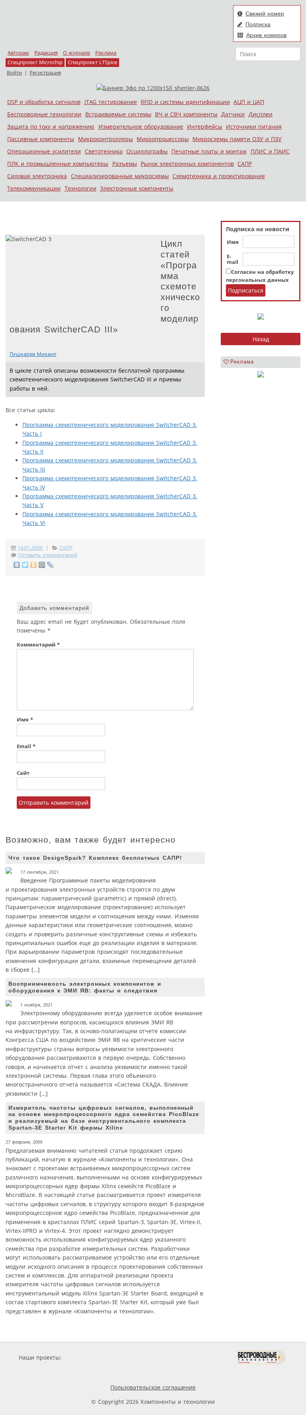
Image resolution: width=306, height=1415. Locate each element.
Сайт (23, 773)
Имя (233, 242)
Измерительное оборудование (140, 126)
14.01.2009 (31, 547)
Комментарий (38, 644)
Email (26, 746)
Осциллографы (147, 151)
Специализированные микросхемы (120, 176)
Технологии (80, 188)
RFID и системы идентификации (185, 102)
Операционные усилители (44, 151)
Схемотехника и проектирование (219, 176)
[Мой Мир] (42, 565)
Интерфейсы (204, 126)
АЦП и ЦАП (248, 102)
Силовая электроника (37, 176)
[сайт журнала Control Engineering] (100, 1372)
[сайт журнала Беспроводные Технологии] (261, 1357)
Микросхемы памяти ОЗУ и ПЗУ (237, 139)
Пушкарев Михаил (33, 354)
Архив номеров (266, 35)
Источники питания (254, 126)
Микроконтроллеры (105, 139)
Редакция (46, 52)
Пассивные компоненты (40, 139)
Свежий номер (264, 13)
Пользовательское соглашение (153, 1387)
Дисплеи (261, 114)
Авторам (18, 52)
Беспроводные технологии (44, 114)
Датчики (233, 114)
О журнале (76, 52)
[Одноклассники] (33, 565)
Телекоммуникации (34, 188)
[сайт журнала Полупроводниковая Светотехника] (198, 1357)
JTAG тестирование (110, 102)
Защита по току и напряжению (50, 126)
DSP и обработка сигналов (43, 102)
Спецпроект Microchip (35, 62)
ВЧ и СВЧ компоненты (186, 114)
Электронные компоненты (136, 188)
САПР (244, 163)
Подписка (258, 24)
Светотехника (104, 151)
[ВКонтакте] (17, 565)
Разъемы (124, 163)
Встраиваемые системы (118, 114)
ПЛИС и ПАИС (270, 151)
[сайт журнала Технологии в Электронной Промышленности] (139, 1357)
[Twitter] (25, 565)
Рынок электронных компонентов (187, 163)
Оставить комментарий (47, 555)
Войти (14, 72)
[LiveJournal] (50, 565)
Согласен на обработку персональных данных (260, 276)
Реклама (105, 52)
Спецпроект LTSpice (92, 62)
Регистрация (45, 72)
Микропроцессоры (163, 139)
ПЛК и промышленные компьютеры (57, 163)
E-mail (232, 259)
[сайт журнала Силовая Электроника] (88, 1357)
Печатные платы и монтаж (209, 151)
